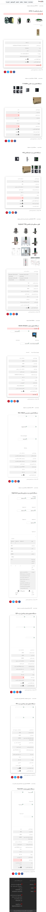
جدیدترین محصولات (28, 698)
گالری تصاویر (13, 2)
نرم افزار (21, 2)
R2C (33, 407)
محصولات (25, 2)
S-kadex (35, 78)
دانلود (26, 59)
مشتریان (17, 2)
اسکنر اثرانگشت (32, 6)
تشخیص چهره (25, 783)
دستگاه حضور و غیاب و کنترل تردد (25, 608)
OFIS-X (36, 6)
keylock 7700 (33, 219)
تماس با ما (7, 2)
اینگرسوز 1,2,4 (22, 591)
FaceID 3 (28, 783)
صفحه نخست (30, 2)
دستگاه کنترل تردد (31, 78)
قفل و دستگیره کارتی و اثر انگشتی (25, 219)
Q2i (31, 608)
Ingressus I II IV (30, 488)
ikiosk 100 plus (31, 320)
